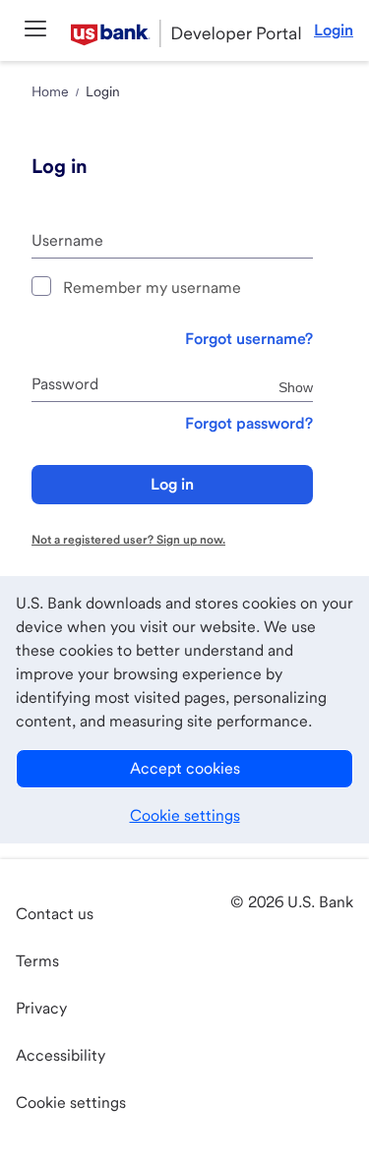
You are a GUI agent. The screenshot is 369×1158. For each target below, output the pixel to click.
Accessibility (60, 1055)
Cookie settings (185, 815)
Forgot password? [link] (249, 423)
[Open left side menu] (35, 30)
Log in (172, 484)
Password (64, 384)
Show (295, 386)
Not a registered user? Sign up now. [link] (128, 540)
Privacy (41, 1008)
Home (50, 91)
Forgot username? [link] (249, 338)
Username (67, 240)
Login (333, 30)
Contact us (54, 913)
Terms (37, 961)
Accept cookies (185, 768)
